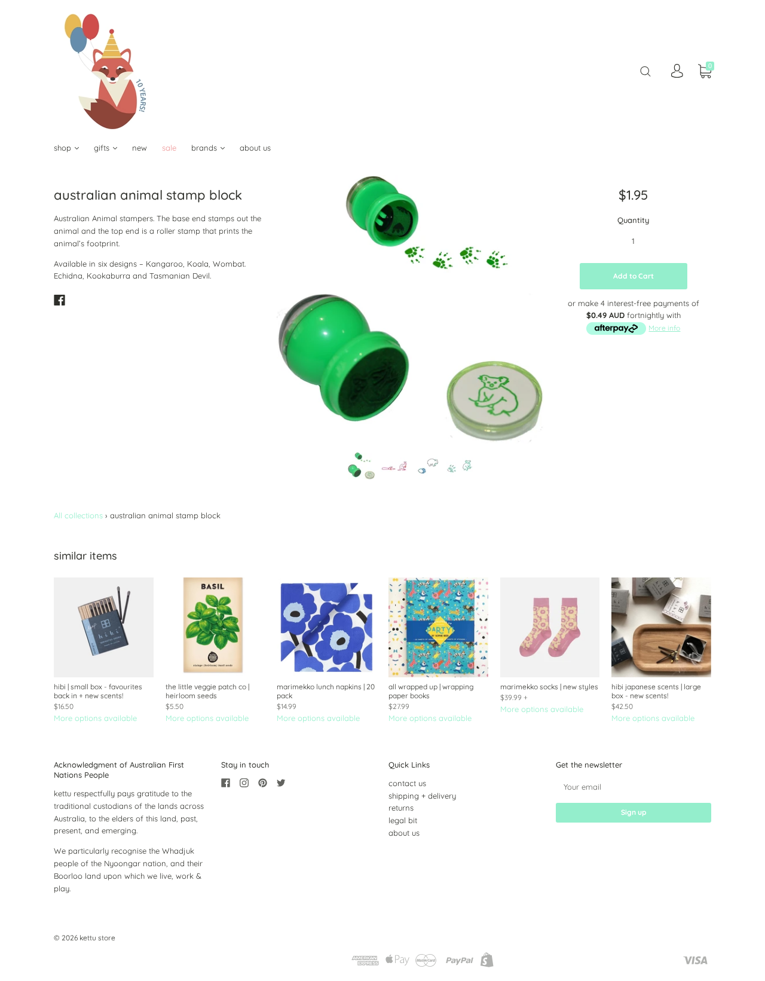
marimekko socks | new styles (549, 686)
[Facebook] (59, 300)
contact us (407, 783)
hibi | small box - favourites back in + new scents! (98, 691)
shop (64, 147)
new (139, 147)
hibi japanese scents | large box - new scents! (656, 691)
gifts (103, 147)
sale (169, 147)
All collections (78, 515)
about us (255, 147)
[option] (410, 309)
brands (205, 147)
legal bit (402, 820)
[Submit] (645, 71)
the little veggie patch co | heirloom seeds (207, 691)
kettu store (97, 937)
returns (401, 807)
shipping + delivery (422, 795)
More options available (95, 718)
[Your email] (633, 787)
